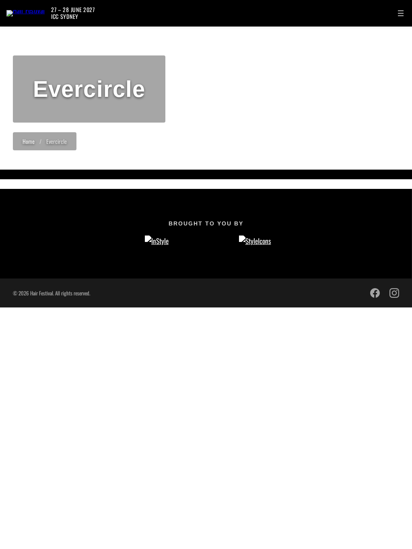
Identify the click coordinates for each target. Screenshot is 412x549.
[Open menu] (401, 13)
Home (29, 141)
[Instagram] (394, 293)
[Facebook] (375, 293)
